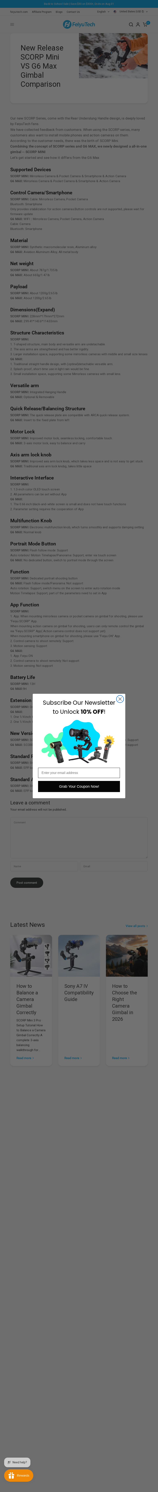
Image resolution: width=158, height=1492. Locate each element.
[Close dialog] (120, 699)
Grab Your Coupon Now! (79, 786)
